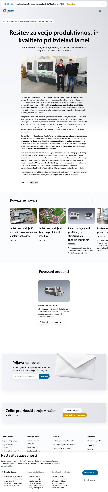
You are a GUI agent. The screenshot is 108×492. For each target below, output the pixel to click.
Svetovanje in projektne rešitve (64, 441)
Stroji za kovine (32, 447)
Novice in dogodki (12, 21)
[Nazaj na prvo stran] (8, 11)
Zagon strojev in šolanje (61, 448)
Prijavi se (44, 376)
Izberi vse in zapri (90, 473)
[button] (89, 200)
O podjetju (91, 445)
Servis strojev (57, 452)
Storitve (56, 436)
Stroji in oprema (8, 436)
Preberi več (44, 322)
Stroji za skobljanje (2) (9, 441)
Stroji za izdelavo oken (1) (11, 451)
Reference (91, 436)
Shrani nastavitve (90, 480)
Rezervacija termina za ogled (74, 415)
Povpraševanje (58, 322)
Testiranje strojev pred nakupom (64, 444)
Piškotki (90, 449)
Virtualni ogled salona (72, 410)
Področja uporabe (33, 436)
